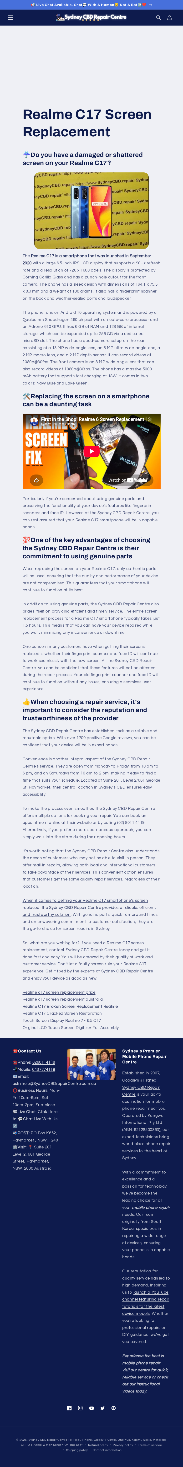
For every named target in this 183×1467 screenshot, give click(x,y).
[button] (10, 17)
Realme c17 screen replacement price (59, 992)
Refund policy (98, 1445)
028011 (43, 1062)
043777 (43, 1069)
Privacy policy (123, 1445)
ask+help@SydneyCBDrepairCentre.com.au (54, 1084)
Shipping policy (77, 1450)
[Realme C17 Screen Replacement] (92, 210)
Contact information (107, 1450)
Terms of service (150, 1445)
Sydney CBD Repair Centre (48, 1440)
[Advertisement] (91, 61)
